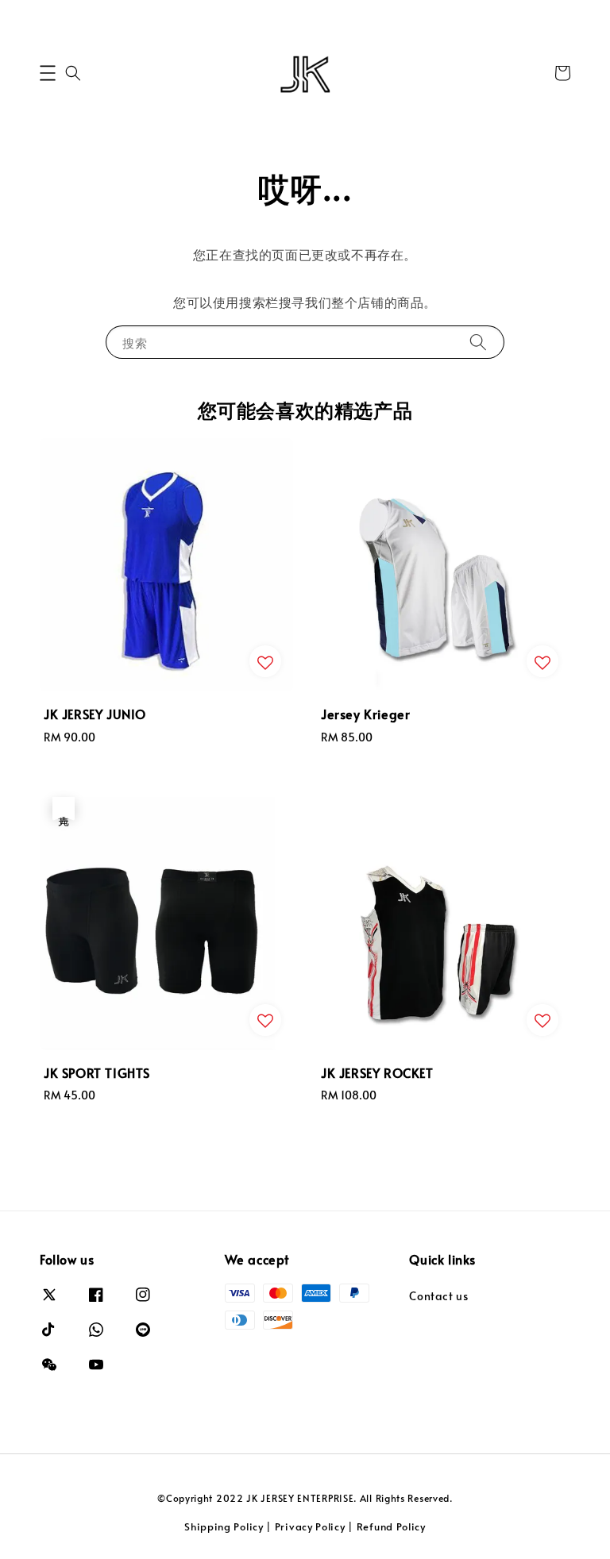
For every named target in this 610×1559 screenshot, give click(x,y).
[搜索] (478, 341)
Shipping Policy (224, 1526)
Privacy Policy (310, 1526)
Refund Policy (391, 1526)
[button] (47, 73)
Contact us (438, 1296)
